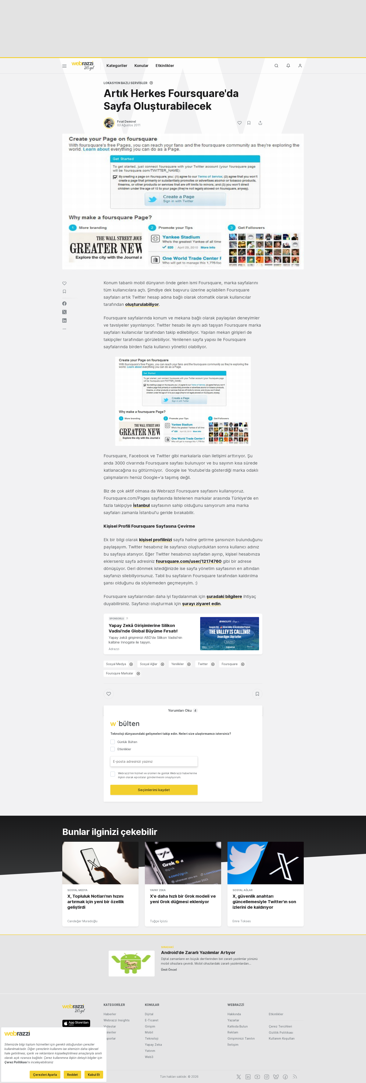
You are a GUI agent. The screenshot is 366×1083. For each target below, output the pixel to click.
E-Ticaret (151, 1020)
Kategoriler (117, 65)
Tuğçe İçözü (159, 921)
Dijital (149, 1014)
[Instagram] (266, 1076)
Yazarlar (233, 1020)
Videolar (110, 1026)
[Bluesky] (275, 1076)
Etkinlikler (165, 65)
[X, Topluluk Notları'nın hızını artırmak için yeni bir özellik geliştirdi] (100, 863)
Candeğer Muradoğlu (82, 921)
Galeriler (110, 1032)
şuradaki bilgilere (224, 596)
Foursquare (230, 664)
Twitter (203, 664)
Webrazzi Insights (117, 1020)
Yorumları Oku (182, 710)
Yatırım (150, 1050)
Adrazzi (114, 649)
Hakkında (234, 1014)
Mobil (149, 1032)
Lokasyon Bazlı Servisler (125, 83)
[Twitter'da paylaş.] (64, 312)
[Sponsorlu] (229, 633)
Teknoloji (151, 1038)
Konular (141, 65)
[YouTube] (256, 1076)
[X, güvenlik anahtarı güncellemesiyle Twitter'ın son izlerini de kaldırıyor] (265, 863)
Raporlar (110, 1038)
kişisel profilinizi (155, 539)
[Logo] (83, 65)
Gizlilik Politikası (281, 1032)
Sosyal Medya (116, 664)
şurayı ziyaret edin (201, 603)
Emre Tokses (242, 921)
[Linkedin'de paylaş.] (64, 320)
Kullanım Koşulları (282, 1038)
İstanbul (141, 505)
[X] (238, 1076)
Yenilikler (177, 664)
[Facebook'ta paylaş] (64, 303)
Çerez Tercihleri (280, 1026)
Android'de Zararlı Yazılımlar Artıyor (198, 952)
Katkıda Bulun (237, 1026)
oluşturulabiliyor (142, 304)
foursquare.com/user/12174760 (189, 561)
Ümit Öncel (169, 969)
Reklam (232, 1032)
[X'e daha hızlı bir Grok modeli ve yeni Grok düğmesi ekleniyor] (183, 863)
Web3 (149, 1057)
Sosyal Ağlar (148, 664)
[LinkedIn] (247, 1076)
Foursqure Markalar (119, 673)
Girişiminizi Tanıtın (241, 1038)
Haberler (110, 1014)
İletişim (232, 1044)
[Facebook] (284, 1076)
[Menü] (64, 67)
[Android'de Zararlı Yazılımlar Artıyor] (132, 963)
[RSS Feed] (294, 1076)
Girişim (150, 1026)
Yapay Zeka (158, 890)
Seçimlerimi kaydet (154, 790)
